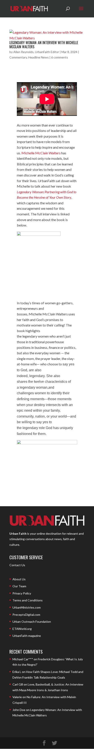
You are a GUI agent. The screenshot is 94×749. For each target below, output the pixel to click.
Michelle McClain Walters (41, 153)
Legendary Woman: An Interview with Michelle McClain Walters (43, 44)
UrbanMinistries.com (26, 607)
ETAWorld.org (22, 629)
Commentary (18, 57)
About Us (19, 579)
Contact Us (17, 565)
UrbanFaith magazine (26, 635)
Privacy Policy (21, 593)
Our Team (19, 586)
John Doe (18, 710)
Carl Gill (17, 684)
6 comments (59, 57)
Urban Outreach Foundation (31, 621)
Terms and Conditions (27, 600)
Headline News (38, 57)
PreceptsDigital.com (26, 614)
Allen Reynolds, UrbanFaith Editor (36, 52)
